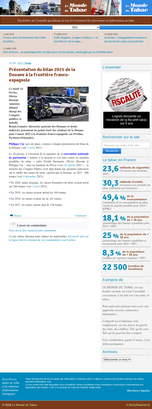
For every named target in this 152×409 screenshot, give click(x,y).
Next (144, 97)
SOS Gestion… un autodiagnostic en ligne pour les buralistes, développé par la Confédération (58, 52)
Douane (17, 215)
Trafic (28, 63)
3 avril (36, 186)
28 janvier (69, 165)
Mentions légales (138, 390)
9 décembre (29, 176)
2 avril (31, 147)
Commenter (81, 215)
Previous (109, 97)
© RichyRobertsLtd (138, 404)
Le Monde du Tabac (24, 404)
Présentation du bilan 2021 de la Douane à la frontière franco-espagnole (42, 75)
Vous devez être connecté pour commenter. (33, 230)
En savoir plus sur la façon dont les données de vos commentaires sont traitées (49, 238)
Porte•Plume (9, 379)
